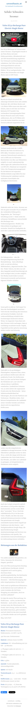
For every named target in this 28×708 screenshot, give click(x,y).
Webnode (18, 706)
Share (4, 692)
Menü (26, 1)
